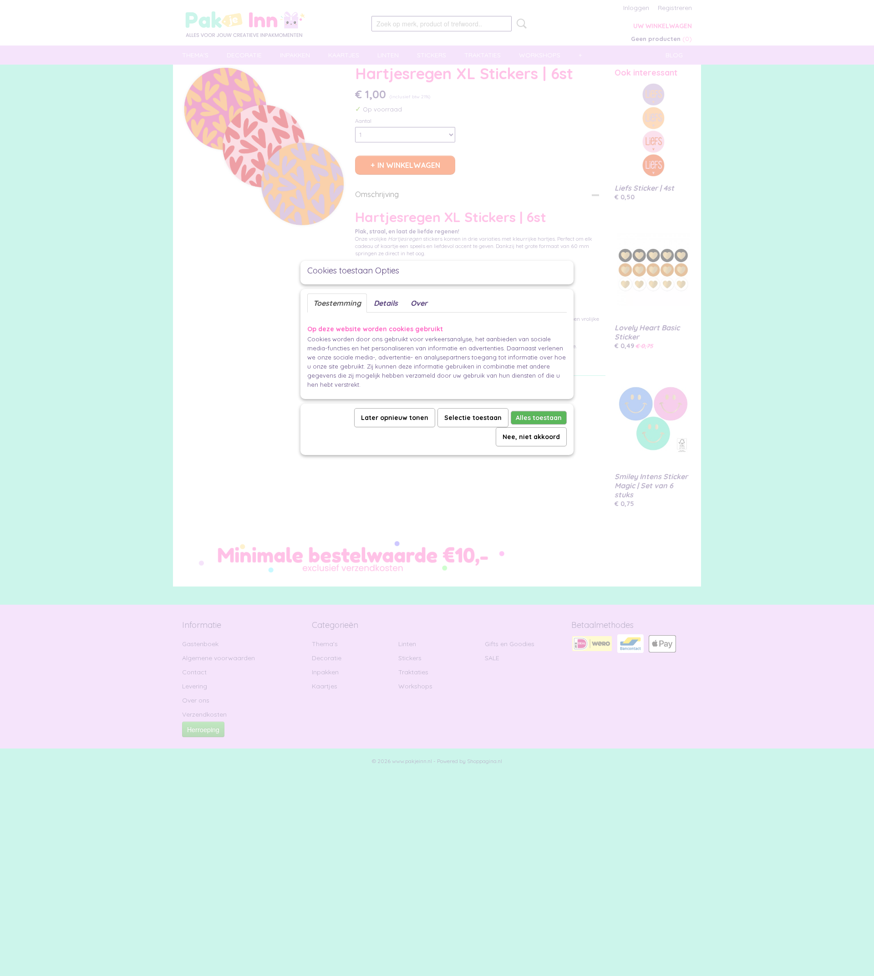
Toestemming (337, 303)
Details (386, 303)
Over (419, 303)
